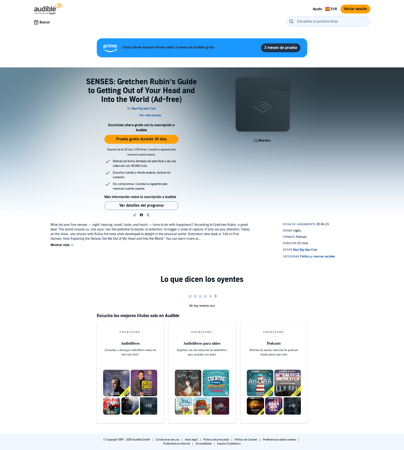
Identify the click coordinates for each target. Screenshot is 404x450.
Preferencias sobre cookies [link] (279, 439)
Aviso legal (191, 439)
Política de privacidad (216, 439)
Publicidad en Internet (177, 443)
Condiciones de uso (168, 439)
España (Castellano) (229, 443)
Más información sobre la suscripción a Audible (140, 197)
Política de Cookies (246, 439)
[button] (134, 215)
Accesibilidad (204, 443)
